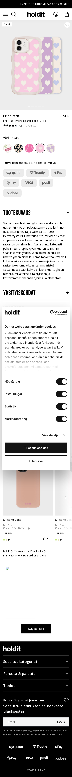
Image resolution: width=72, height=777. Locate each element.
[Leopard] (18, 148)
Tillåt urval (36, 461)
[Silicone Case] (28, 484)
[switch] (61, 394)
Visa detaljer (51, 435)
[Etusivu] (6, 551)
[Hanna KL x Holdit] (29, 148)
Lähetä (61, 722)
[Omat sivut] (55, 14)
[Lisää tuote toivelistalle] (67, 25)
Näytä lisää (36, 629)
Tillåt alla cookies (36, 448)
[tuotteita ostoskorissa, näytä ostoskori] (67, 14)
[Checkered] (50, 148)
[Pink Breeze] (7, 148)
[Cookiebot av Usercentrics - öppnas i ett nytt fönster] (50, 312)
